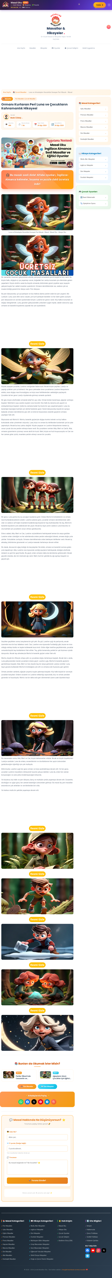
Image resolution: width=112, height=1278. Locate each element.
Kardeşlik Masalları (8, 1259)
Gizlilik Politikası (91, 1237)
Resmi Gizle (37, 343)
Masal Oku (61, 1226)
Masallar (33, 48)
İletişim (88, 1226)
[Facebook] (87, 1250)
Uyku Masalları (7, 1230)
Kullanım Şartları (91, 1241)
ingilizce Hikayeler (36, 1230)
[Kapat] (109, 5)
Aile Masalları (6, 1255)
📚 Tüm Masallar (27, 1086)
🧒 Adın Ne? (12, 1132)
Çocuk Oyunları (63, 1233)
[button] (108, 26)
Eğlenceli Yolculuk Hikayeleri (40, 1252)
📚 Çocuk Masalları (19, 92)
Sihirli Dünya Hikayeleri (37, 1255)
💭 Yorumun (12, 1157)
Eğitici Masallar (7, 1233)
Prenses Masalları (8, 1237)
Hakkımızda (90, 1230)
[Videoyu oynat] (37, 255)
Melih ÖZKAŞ (16, 118)
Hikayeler (43, 48)
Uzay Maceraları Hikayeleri (39, 1244)
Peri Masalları (6, 1226)
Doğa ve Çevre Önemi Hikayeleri (41, 1259)
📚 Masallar (7, 99)
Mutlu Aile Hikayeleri (37, 1226)
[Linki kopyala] (53, 1101)
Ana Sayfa (21, 48)
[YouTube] (93, 1250)
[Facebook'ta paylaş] (27, 1101)
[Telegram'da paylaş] (47, 1101)
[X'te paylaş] (34, 1101)
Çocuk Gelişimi (72, 48)
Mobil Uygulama (89, 48)
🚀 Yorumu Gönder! (37, 1180)
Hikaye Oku (62, 1230)
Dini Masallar (6, 1252)
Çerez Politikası (91, 1233)
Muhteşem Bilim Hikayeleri (39, 1241)
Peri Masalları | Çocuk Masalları (25, 99)
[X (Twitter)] (104, 1250)
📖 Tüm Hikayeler (47, 1086)
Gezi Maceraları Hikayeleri (39, 1248)
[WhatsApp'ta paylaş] (21, 1101)
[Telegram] (87, 1256)
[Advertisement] (56, 74)
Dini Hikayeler (34, 1233)
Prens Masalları (7, 1241)
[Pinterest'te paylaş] (40, 1101)
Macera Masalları (8, 1248)
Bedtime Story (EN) (64, 1241)
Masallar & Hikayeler (56, 31)
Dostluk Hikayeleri (36, 1237)
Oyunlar (57, 48)
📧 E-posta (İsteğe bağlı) (16, 1143)
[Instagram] (98, 1250)
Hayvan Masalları (8, 1244)
